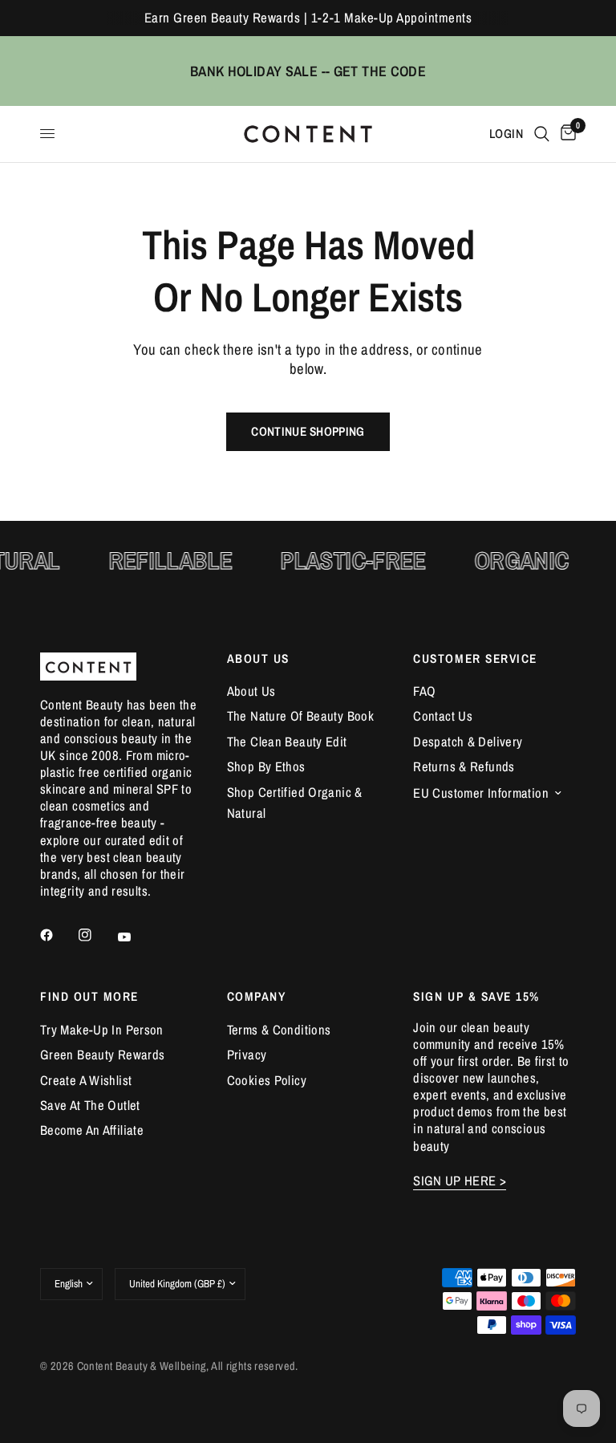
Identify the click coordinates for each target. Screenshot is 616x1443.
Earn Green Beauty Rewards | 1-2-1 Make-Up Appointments (308, 17)
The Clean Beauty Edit (287, 741)
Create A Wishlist (86, 1080)
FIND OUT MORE (89, 996)
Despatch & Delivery (467, 741)
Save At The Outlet (90, 1105)
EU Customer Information (481, 793)
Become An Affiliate (92, 1130)
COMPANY (256, 996)
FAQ (424, 691)
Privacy (247, 1054)
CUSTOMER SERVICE (475, 658)
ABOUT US (258, 658)
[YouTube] (135, 936)
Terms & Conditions (279, 1030)
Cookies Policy (266, 1080)
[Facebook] (57, 935)
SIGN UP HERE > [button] (459, 1181)
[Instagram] (96, 935)
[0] (565, 134)
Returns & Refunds (463, 766)
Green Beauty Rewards (102, 1054)
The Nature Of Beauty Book (300, 716)
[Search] (542, 134)
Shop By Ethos (266, 766)
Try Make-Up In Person (102, 1030)
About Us (251, 691)
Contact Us (442, 716)
